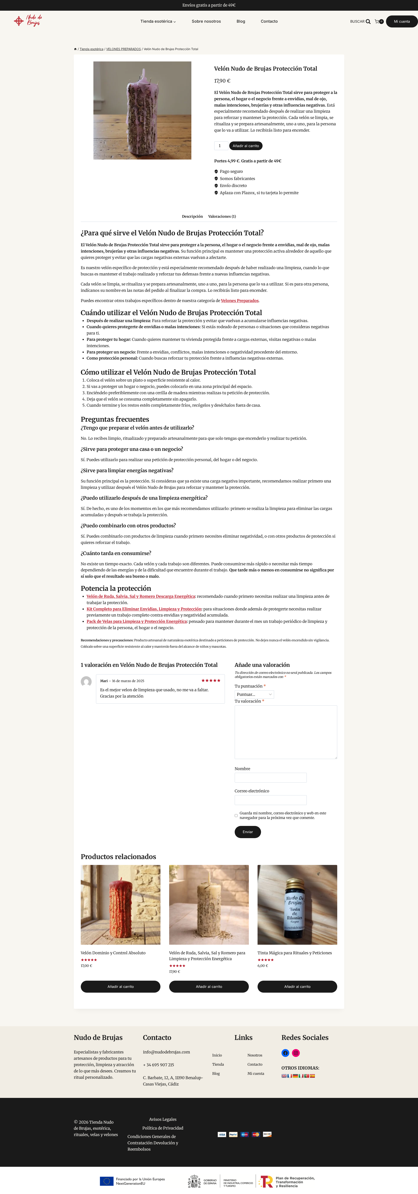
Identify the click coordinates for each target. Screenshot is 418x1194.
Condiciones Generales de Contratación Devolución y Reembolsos (153, 1143)
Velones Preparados (240, 300)
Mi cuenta (402, 21)
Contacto (269, 21)
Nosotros (255, 1055)
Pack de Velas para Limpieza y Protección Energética (137, 621)
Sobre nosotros (206, 21)
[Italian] (301, 1076)
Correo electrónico (252, 790)
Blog (241, 21)
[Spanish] (312, 1076)
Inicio (217, 1055)
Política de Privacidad (162, 1128)
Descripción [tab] (192, 216)
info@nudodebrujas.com (166, 1052)
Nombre (242, 768)
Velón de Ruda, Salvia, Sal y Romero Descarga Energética (141, 596)
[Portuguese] (306, 1076)
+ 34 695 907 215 (158, 1064)
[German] (295, 1076)
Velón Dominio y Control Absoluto (113, 952)
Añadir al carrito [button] (121, 986)
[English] (284, 1076)
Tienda (218, 1064)
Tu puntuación (250, 686)
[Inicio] (75, 49)
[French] (289, 1076)
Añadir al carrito (246, 146)
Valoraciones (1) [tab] (222, 216)
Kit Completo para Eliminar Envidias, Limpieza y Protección (144, 608)
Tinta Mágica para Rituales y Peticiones (295, 952)
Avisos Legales (163, 1119)
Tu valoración (250, 701)
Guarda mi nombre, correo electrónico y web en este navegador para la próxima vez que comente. (283, 815)
